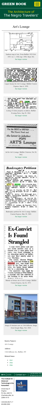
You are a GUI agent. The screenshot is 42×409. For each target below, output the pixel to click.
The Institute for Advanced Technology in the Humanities (7, 382)
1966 (11, 365)
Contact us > (21, 374)
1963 (11, 360)
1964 (11, 363)
